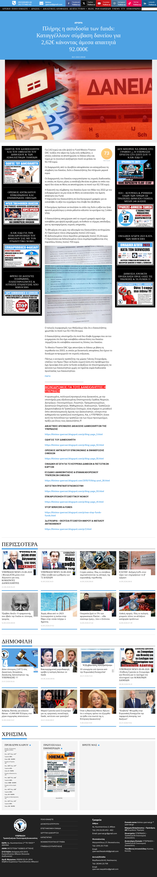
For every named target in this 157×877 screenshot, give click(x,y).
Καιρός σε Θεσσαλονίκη (11, 773)
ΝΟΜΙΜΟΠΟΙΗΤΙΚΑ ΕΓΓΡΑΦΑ (53, 842)
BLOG (91, 9)
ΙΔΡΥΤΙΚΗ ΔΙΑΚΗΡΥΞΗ (50, 833)
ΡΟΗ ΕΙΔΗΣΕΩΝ (103, 9)
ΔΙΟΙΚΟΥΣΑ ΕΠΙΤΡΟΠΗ (50, 824)
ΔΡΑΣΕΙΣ (35, 9)
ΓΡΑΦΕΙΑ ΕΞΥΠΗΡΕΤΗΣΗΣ (51, 846)
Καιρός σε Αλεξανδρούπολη (12, 797)
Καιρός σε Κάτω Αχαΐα (10, 785)
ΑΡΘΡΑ (78, 22)
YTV (123, 9)
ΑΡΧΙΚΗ (6, 9)
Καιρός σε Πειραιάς (10, 761)
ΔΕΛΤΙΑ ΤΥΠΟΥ (77, 9)
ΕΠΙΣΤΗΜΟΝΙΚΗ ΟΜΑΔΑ (51, 828)
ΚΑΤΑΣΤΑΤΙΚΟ (46, 837)
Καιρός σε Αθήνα (9, 750)
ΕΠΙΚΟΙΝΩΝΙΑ (134, 9)
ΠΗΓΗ (47, 376)
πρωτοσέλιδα (59, 798)
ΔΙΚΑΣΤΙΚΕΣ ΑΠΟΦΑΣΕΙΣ (55, 9)
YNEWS (116, 9)
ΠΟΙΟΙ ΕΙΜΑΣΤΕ (20, 9)
